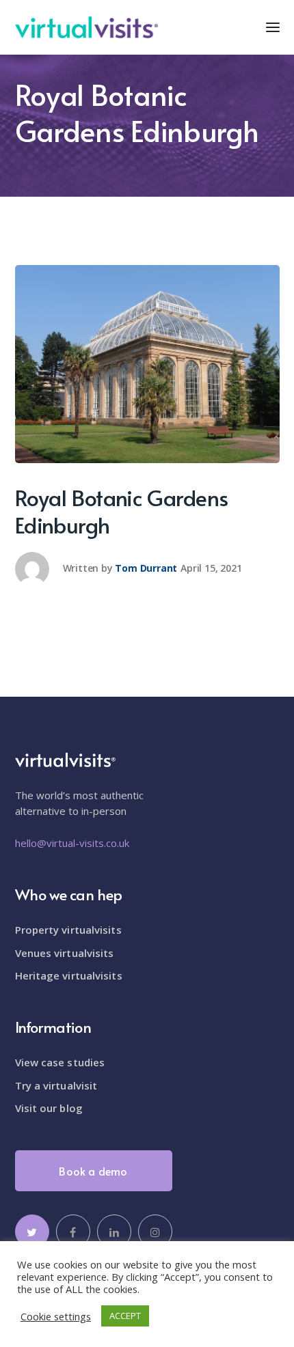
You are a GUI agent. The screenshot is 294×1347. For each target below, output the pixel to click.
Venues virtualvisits (64, 953)
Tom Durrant (146, 567)
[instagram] (155, 1231)
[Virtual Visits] (87, 26)
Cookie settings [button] (56, 1316)
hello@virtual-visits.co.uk (72, 843)
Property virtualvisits (68, 929)
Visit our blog (49, 1108)
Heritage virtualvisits (68, 975)
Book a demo (93, 1170)
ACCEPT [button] (125, 1315)
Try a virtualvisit (56, 1085)
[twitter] (32, 1231)
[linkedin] (114, 1231)
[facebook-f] (73, 1231)
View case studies (60, 1062)
